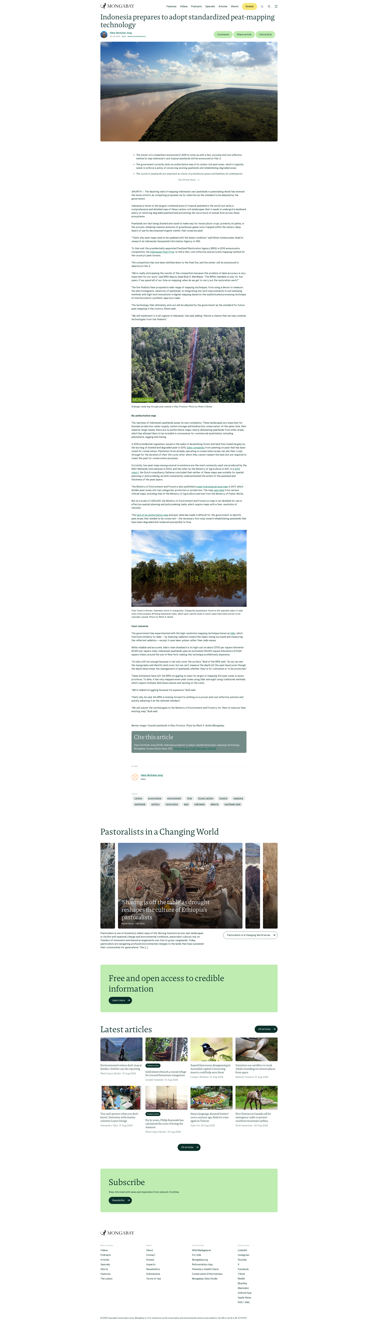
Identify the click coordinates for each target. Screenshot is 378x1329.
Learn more (118, 1000)
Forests (223, 798)
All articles (264, 1029)
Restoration (172, 804)
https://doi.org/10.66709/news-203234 (194, 748)
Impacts (150, 1264)
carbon (138, 798)
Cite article (265, 34)
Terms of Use (153, 1278)
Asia (124, 36)
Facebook (243, 1269)
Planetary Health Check (205, 1269)
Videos (184, 6)
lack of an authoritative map (152, 515)
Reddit (241, 1278)
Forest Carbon (205, 798)
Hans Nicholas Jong (121, 32)
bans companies (196, 447)
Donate (250, 6)
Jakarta (215, 804)
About (149, 1250)
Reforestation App (202, 1264)
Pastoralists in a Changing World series (248, 935)
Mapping (238, 798)
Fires (189, 798)
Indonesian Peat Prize (162, 252)
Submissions (153, 1274)
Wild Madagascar (201, 1250)
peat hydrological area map (212, 486)
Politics (155, 804)
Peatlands (139, 804)
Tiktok (241, 1274)
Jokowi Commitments (136, 36)
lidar (232, 633)
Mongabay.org (200, 1259)
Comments (223, 34)
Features (171, 6)
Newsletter (118, 1200)
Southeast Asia (232, 804)
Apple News (244, 1297)
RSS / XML (244, 1302)
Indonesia (199, 804)
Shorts (234, 6)
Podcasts (196, 6)
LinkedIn (242, 1250)
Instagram (243, 1255)
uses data (219, 490)
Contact (150, 1255)
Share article (244, 34)
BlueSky (242, 1283)
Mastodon (243, 1288)
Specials (210, 6)
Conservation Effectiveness (207, 1274)
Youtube (242, 1259)
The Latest (106, 1278)
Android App (244, 1292)
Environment (174, 798)
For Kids (196, 1255)
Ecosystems (154, 798)
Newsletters (153, 1269)
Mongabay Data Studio (204, 1278)
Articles (223, 6)
